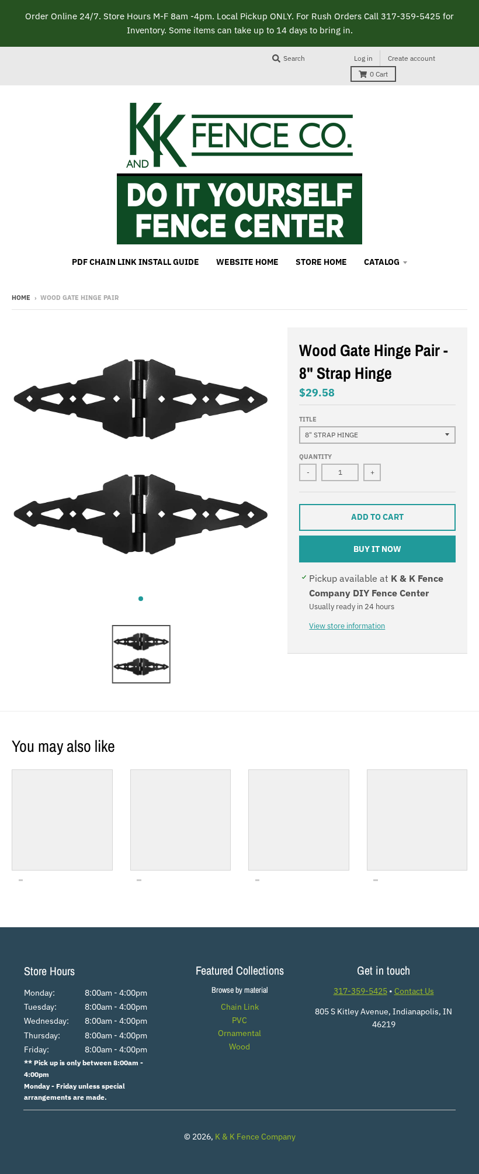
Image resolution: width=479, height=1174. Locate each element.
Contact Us (414, 991)
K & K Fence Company (255, 1136)
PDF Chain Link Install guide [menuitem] (135, 262)
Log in (363, 58)
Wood (239, 1046)
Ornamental (239, 1033)
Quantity (315, 457)
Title (308, 419)
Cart (379, 74)
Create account (411, 58)
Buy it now (377, 549)
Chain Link (240, 1007)
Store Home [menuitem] (321, 262)
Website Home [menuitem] (247, 262)
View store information (347, 626)
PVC (239, 1020)
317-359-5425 (360, 991)
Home (21, 298)
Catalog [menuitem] (382, 262)
